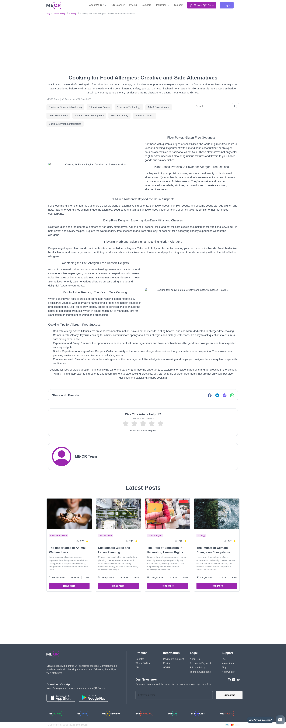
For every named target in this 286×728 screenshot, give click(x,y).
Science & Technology (129, 107)
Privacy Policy (197, 667)
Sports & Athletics (144, 115)
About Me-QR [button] (96, 5)
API (137, 667)
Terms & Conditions (200, 672)
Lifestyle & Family (58, 115)
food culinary (59, 14)
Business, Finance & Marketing (65, 107)
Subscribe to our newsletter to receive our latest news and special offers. (174, 684)
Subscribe (229, 695)
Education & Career (99, 107)
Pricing (133, 5)
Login (226, 5)
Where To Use (143, 663)
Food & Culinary (119, 115)
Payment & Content (173, 659)
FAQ (224, 659)
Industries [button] (161, 5)
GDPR (166, 667)
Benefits (140, 659)
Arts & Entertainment (159, 107)
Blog (48, 14)
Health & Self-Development (89, 115)
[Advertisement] (143, 38)
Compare (146, 5)
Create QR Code (203, 5)
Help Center (228, 672)
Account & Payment (200, 663)
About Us (195, 659)
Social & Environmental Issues (65, 124)
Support (178, 5)
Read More (69, 586)
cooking (72, 14)
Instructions (228, 663)
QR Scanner (118, 5)
